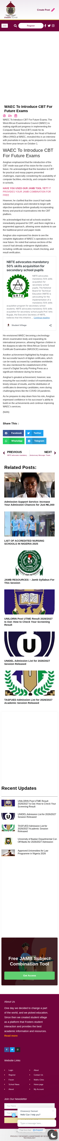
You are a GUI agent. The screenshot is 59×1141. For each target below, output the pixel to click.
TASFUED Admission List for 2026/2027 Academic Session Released (28, 701)
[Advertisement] (29, 63)
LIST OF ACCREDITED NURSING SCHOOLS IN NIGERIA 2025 (24, 542)
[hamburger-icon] (4, 26)
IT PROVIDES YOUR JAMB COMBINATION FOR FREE (27, 191)
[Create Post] (53, 10)
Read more (11, 1035)
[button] (53, 1135)
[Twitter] (49, 25)
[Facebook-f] (45, 25)
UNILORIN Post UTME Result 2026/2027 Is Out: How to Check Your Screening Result (28, 621)
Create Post (43, 10)
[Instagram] (53, 25)
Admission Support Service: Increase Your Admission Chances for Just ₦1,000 (29, 503)
